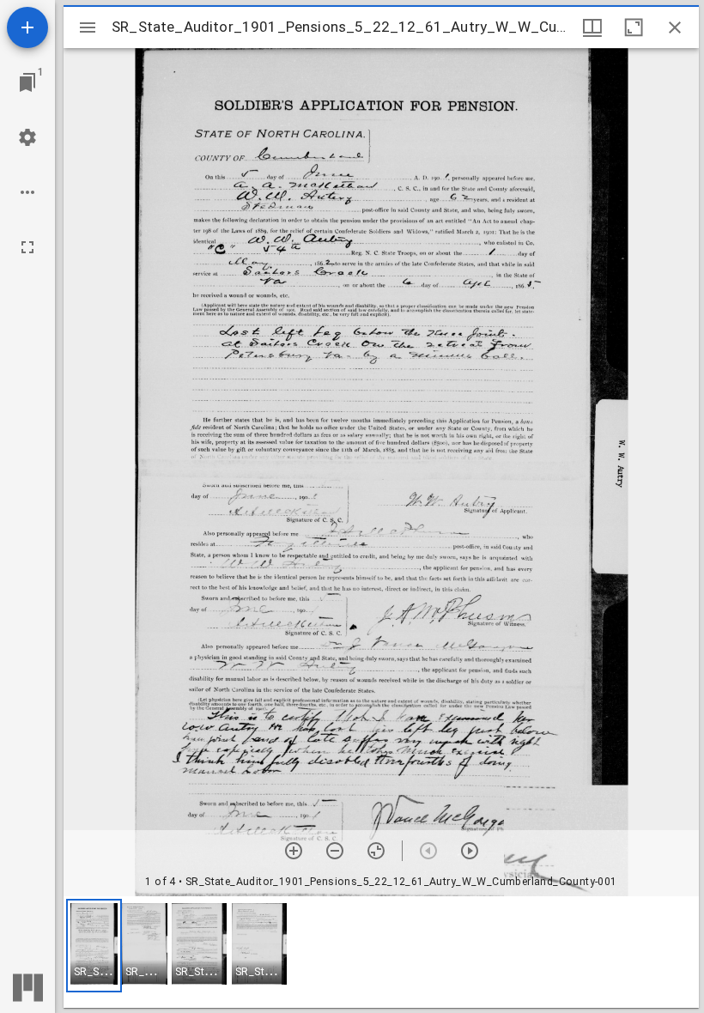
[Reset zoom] (376, 850)
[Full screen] (27, 247)
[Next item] (469, 850)
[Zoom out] (334, 850)
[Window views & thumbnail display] (592, 27)
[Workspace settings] (27, 137)
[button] (94, 945)
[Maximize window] (633, 27)
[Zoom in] (293, 850)
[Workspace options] (27, 192)
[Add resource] (27, 27)
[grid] (381, 952)
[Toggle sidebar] (87, 27)
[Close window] (674, 27)
